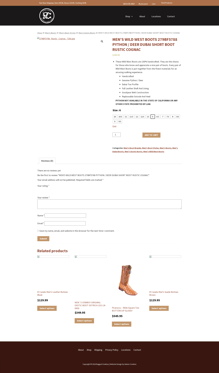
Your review (43, 197)
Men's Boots (50, 33)
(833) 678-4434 (128, 4)
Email (40, 223)
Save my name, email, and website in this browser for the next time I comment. (77, 230)
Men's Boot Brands (132, 148)
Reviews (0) (47, 160)
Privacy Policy (111, 349)
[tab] (47, 161)
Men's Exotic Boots (87, 33)
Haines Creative (130, 364)
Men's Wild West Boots (153, 151)
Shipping (98, 349)
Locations (156, 16)
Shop (127, 16)
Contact (171, 16)
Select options (47, 308)
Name (41, 215)
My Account (143, 4)
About (142, 16)
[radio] (115, 117)
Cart (153, 4)
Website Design (116, 364)
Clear (114, 126)
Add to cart (151, 135)
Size (115, 110)
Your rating (43, 185)
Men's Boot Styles (67, 33)
